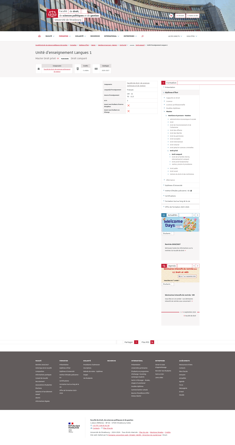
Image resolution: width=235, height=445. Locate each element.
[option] (180, 238)
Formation (73, 45)
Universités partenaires (139, 368)
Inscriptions (87, 368)
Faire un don (159, 374)
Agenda (181, 381)
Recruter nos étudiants (163, 371)
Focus (181, 385)
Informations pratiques (43, 375)
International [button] (110, 36)
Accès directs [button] (174, 36)
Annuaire (182, 375)
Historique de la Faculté (43, 368)
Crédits (167, 432)
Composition (39, 371)
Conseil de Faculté (41, 378)
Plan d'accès (183, 371)
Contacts (182, 368)
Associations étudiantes (43, 385)
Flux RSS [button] (145, 342)
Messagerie (183, 388)
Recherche (95, 36)
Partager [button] (129, 342)
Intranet (181, 16)
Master (93, 45)
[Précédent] (194, 215)
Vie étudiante (88, 378)
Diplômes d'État (84, 45)
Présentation (63, 365)
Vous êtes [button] (191, 36)
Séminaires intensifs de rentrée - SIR (180, 295)
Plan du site (143, 432)
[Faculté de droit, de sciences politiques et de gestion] (52, 13)
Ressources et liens (185, 365)
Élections (38, 388)
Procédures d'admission (91, 365)
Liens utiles (159, 378)
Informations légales (42, 401)
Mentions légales (156, 432)
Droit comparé (140, 45)
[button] (142, 36)
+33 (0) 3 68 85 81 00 (101, 425)
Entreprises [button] (129, 36)
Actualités (182, 378)
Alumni (37, 398)
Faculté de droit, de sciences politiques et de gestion (51, 45)
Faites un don (193, 16)
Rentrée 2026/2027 (173, 244)
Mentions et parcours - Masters (107, 45)
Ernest (181, 392)
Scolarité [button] (79, 36)
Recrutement (40, 381)
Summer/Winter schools (139, 390)
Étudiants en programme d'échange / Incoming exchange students (140, 374)
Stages (85, 375)
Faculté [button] (49, 36)
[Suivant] (198, 215)
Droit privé (123, 45)
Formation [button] (63, 36)
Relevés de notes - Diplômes (93, 371)
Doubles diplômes (137, 386)
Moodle (181, 395)
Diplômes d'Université (66, 371)
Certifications (64, 381)
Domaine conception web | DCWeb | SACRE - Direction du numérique (134, 435)
